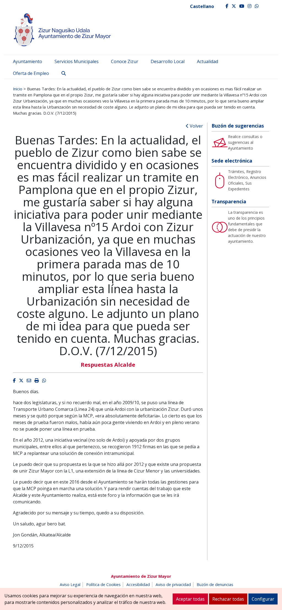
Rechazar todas (228, 599)
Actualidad (207, 61)
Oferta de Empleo (31, 73)
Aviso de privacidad (173, 584)
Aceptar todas (190, 599)
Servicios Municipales (77, 61)
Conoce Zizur (124, 61)
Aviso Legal (70, 584)
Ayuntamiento (27, 61)
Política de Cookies (103, 584)
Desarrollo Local (168, 61)
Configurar (263, 599)
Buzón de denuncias (215, 584)
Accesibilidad (138, 584)
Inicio (17, 88)
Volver (196, 126)
